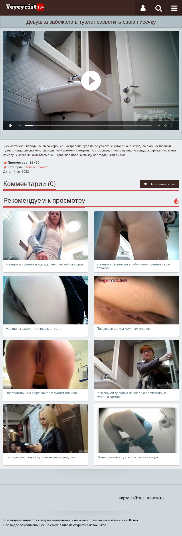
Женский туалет (36, 167)
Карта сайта (130, 498)
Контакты (155, 498)
